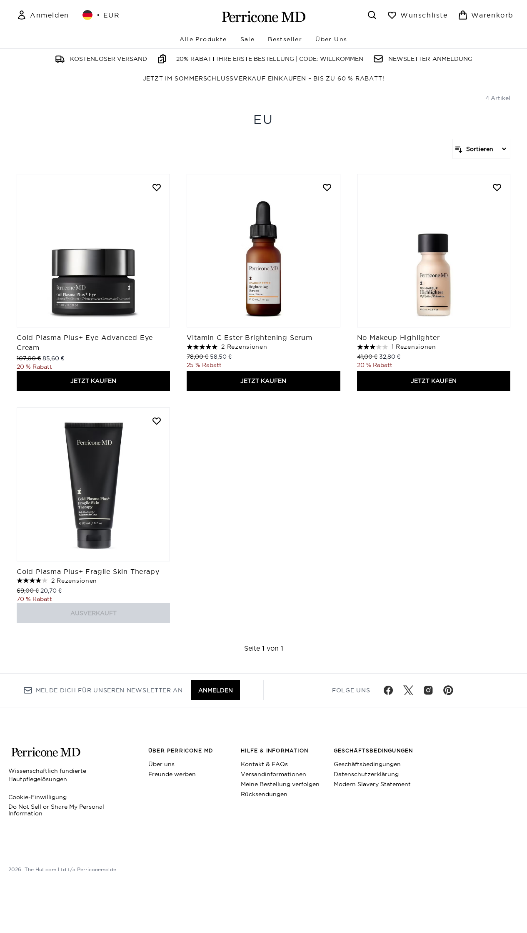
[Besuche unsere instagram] (428, 690)
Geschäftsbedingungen (367, 764)
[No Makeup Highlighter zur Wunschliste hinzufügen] (497, 187)
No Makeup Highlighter (398, 337)
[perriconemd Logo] (263, 16)
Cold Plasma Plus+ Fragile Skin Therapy (88, 571)
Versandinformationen (273, 774)
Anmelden (215, 690)
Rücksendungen (264, 794)
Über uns (161, 764)
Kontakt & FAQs (264, 764)
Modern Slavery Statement (372, 784)
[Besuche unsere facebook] (388, 690)
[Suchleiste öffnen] (372, 15)
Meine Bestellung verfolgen (280, 784)
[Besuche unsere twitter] (408, 690)
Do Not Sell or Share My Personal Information (56, 810)
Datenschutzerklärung (366, 774)
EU (263, 119)
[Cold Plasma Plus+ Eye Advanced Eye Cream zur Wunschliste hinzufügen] (157, 187)
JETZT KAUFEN (93, 380)
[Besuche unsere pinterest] (448, 690)
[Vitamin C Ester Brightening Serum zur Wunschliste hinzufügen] (327, 187)
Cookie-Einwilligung (37, 797)
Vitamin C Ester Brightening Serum (249, 337)
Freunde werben (172, 774)
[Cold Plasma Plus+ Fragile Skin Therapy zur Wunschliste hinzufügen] (157, 421)
